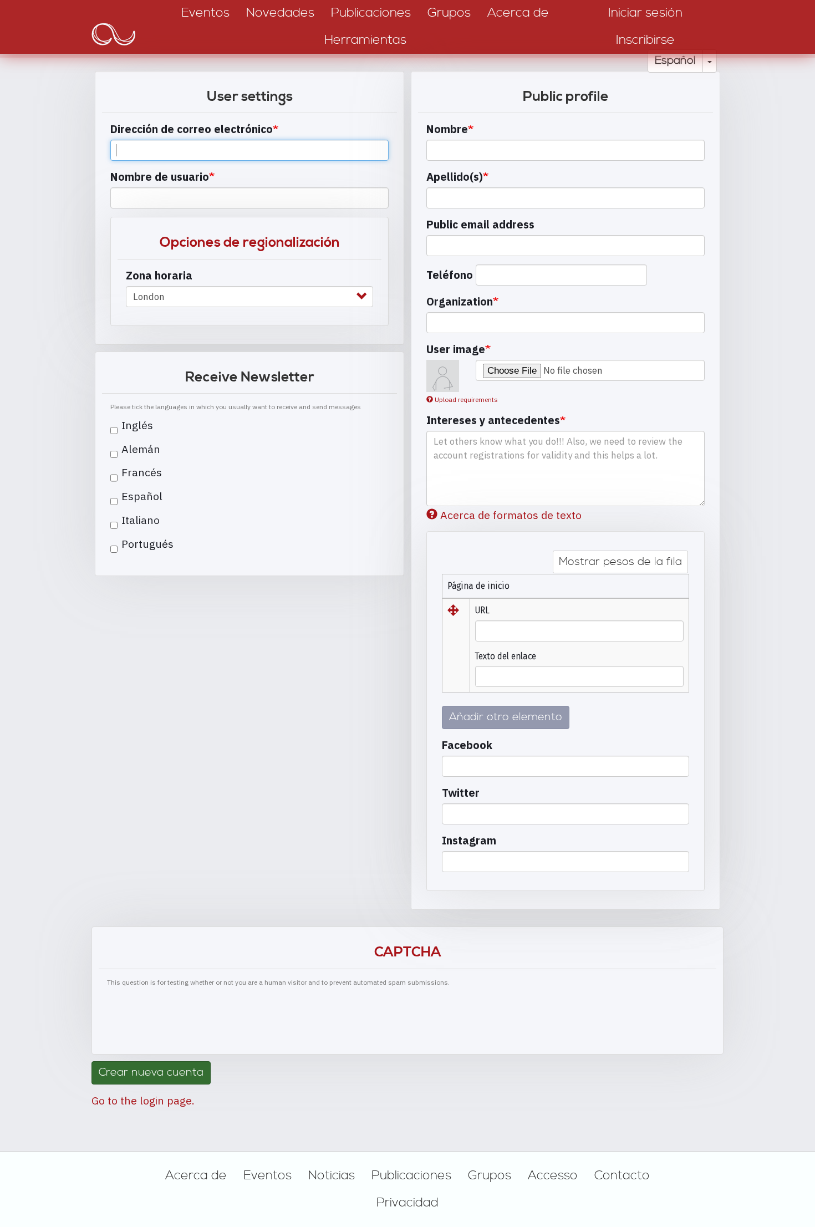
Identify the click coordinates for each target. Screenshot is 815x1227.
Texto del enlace (505, 656)
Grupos (489, 1175)
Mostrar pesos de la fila (620, 562)
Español (675, 61)
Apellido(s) (454, 177)
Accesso (553, 1175)
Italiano (140, 520)
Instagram (469, 840)
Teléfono (449, 275)
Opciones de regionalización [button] (250, 242)
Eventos (267, 1175)
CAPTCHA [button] (407, 952)
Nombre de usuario (159, 177)
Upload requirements (466, 399)
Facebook (467, 745)
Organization (459, 301)
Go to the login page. (143, 1100)
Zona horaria (159, 275)
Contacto (622, 1175)
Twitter (461, 793)
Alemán (140, 449)
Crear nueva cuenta (151, 1073)
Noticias (331, 1175)
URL (482, 610)
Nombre (447, 129)
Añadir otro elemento (505, 717)
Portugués (147, 544)
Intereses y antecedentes (493, 420)
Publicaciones (411, 1175)
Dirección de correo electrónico (191, 129)
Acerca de (196, 1175)
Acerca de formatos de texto (511, 515)
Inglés (137, 425)
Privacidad (407, 1202)
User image (455, 349)
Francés (141, 472)
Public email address (480, 224)
